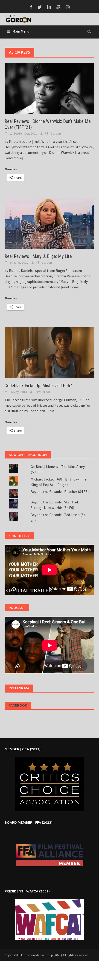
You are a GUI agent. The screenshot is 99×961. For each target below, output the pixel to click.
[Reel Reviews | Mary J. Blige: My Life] (49, 223)
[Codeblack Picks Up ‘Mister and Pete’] (49, 352)
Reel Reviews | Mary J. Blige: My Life (38, 256)
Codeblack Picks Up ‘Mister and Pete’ (38, 385)
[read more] (14, 158)
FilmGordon (53, 133)
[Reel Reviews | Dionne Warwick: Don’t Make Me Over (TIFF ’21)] (49, 88)
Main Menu (20, 31)
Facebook (18, 705)
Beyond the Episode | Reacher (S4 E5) (60, 491)
